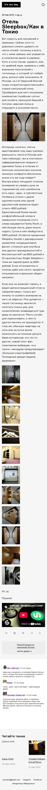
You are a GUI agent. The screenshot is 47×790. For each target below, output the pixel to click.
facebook (38, 780)
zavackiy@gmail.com (11, 780)
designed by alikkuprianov (23, 783)
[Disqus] (23, 694)
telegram (27, 780)
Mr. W (19, 15)
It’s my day (11, 4)
